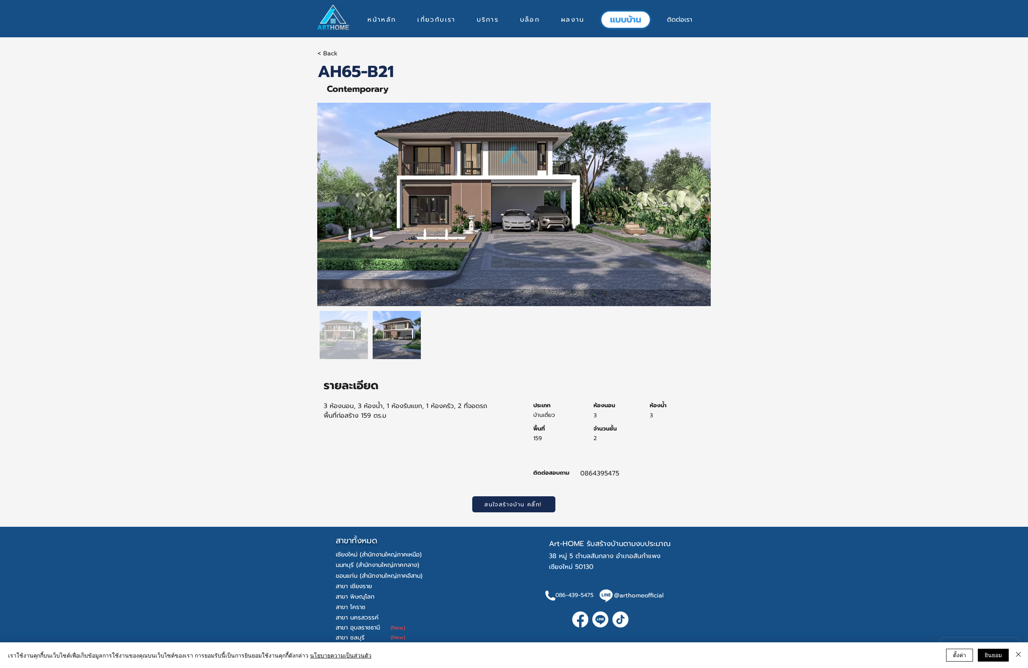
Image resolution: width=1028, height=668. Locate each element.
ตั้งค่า (959, 655)
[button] (487, 19)
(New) (398, 627)
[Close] (1018, 655)
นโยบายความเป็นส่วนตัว (340, 655)
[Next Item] (697, 204)
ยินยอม (993, 655)
